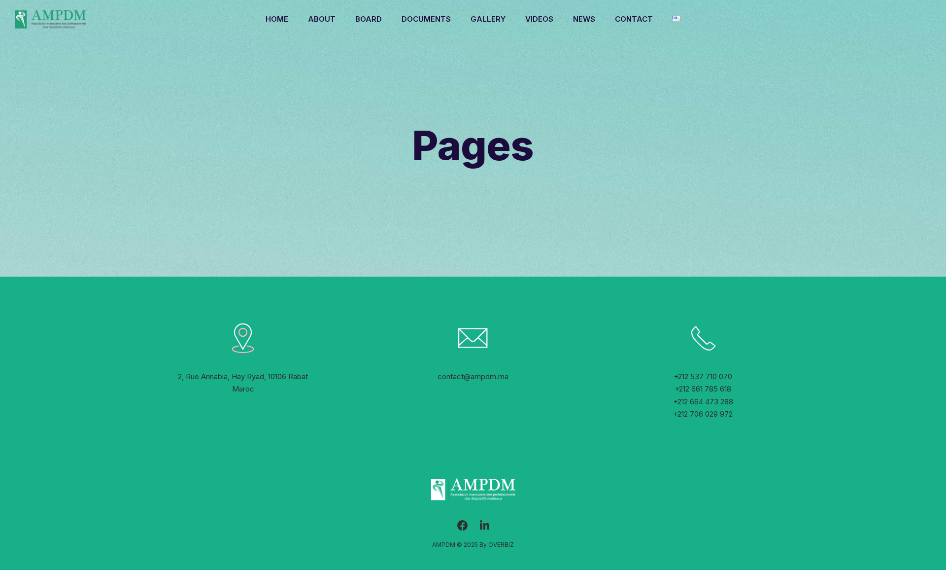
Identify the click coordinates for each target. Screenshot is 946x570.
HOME (277, 19)
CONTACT (634, 19)
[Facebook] (462, 528)
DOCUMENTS (426, 19)
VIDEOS (539, 19)
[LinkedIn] (484, 528)
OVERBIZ (501, 544)
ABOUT (322, 19)
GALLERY (488, 19)
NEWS (584, 19)
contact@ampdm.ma (473, 376)
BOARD (368, 19)
